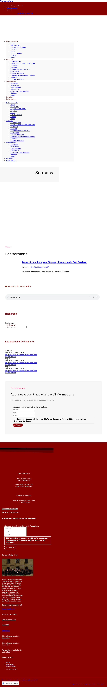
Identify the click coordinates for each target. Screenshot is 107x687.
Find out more (10, 357)
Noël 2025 (5, 625)
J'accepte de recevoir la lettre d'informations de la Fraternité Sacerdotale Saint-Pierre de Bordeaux (51, 420)
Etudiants (14, 65)
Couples (13, 67)
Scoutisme (14, 71)
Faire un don (11, 99)
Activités (9, 59)
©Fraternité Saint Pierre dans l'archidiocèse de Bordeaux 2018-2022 (20, 680)
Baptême (14, 83)
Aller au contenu (6, 1)
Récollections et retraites (20, 69)
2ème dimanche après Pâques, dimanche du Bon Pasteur (54, 262)
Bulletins (9, 97)
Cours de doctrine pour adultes (22, 63)
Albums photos (16, 53)
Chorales (13, 77)
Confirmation (15, 87)
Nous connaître (12, 41)
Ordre (12, 95)
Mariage (13, 93)
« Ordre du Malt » (17, 79)
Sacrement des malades (19, 91)
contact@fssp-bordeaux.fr (24, 484)
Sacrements (11, 81)
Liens (12, 57)
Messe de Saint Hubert (9, 615)
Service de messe (17, 73)
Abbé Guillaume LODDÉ (40, 267)
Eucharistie (14, 85)
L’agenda (13, 49)
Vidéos (13, 55)
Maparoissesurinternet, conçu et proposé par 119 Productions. (88, 684)
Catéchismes (15, 61)
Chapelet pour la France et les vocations (21, 355)
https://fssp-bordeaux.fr (23, 486)
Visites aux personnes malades (22, 75)
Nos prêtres (14, 45)
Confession (14, 89)
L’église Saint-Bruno (18, 47)
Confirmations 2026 (9, 620)
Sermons (6, 630)
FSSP (12, 43)
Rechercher (9, 323)
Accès (12, 51)
